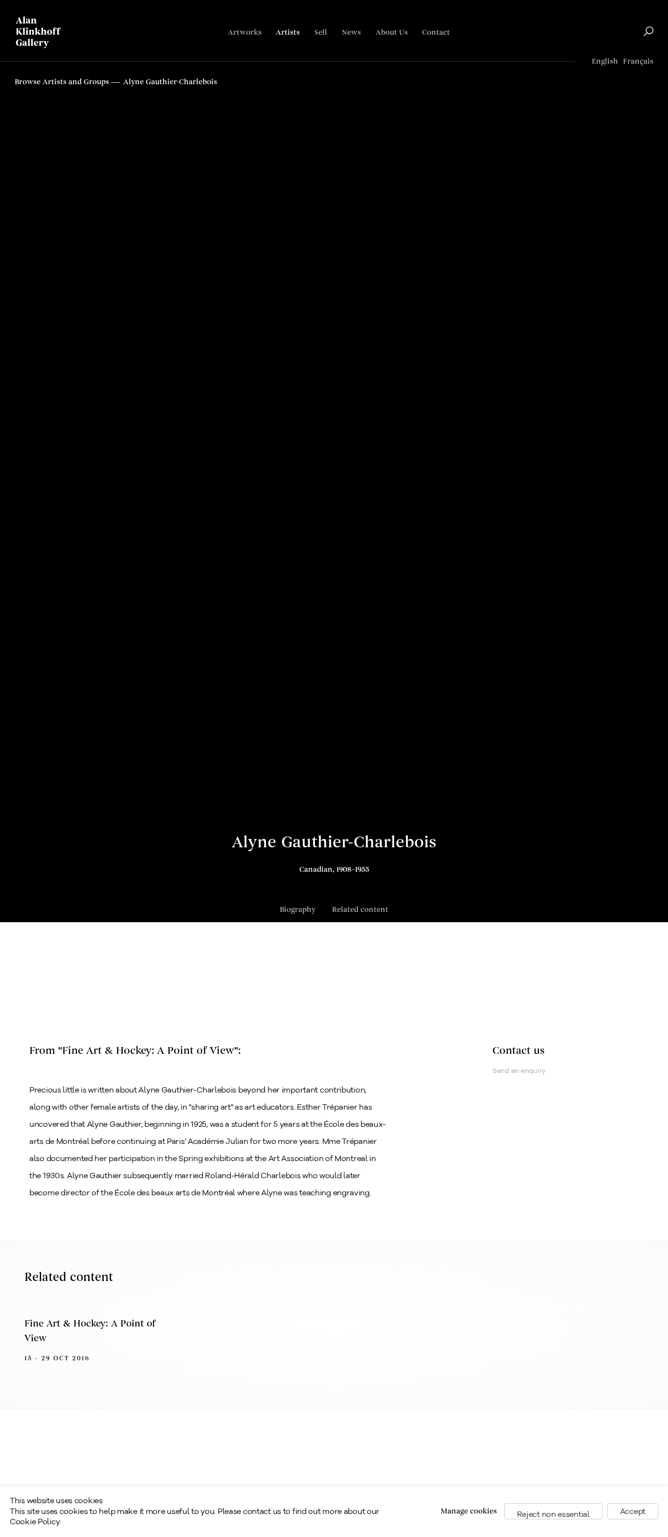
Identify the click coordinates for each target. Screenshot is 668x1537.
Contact (436, 32)
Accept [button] (633, 1511)
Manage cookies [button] (469, 1511)
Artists (288, 32)
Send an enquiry (519, 1070)
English (605, 61)
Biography (297, 909)
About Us (392, 32)
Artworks (245, 32)
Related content (360, 909)
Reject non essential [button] (553, 1514)
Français (638, 61)
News (351, 32)
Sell (320, 32)
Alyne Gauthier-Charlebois (334, 842)
